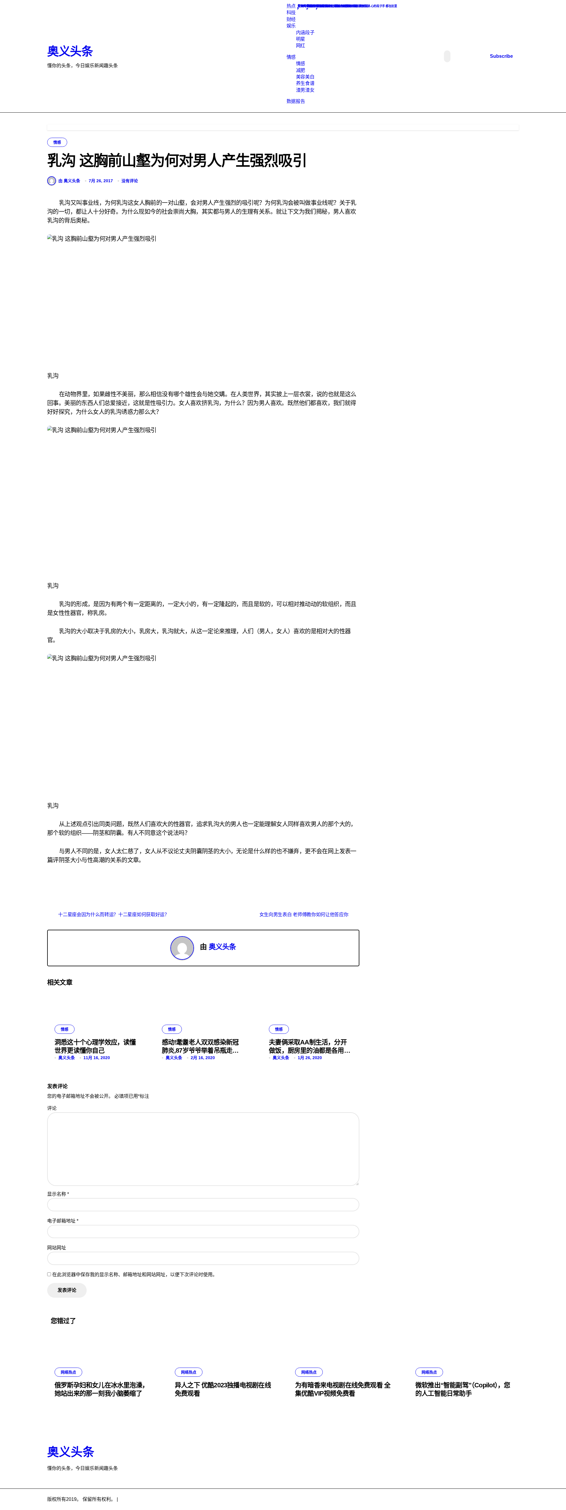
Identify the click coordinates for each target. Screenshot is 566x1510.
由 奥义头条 (69, 180)
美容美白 (305, 76)
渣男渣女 (305, 90)
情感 (291, 57)
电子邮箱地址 (62, 1220)
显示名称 (58, 1194)
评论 (52, 1108)
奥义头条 (70, 51)
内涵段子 (305, 32)
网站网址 (56, 1247)
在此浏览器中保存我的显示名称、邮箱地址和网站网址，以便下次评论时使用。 (134, 1274)
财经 (291, 19)
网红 (300, 45)
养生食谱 (305, 83)
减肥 (300, 70)
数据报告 (296, 101)
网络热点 (68, 1372)
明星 (300, 39)
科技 (291, 12)
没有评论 (129, 180)
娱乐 (291, 25)
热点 (291, 6)
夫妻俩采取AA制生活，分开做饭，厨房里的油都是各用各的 (309, 1051)
